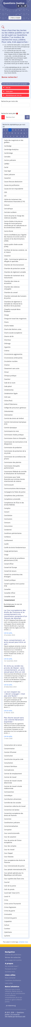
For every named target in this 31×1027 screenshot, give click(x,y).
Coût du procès (9, 889)
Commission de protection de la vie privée (15, 452)
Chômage (7, 343)
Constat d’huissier (10, 752)
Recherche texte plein (8, 113)
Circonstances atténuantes (13, 358)
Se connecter (15, 1015)
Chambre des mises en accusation (11, 282)
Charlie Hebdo (9, 326)
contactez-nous (23, 942)
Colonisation (8, 415)
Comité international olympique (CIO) (15, 423)
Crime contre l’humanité (12, 904)
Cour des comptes (10, 846)
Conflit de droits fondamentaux (15, 547)
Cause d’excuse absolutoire (13, 182)
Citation (7, 365)
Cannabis (7, 157)
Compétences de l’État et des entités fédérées (14, 504)
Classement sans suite (11, 368)
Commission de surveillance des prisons (15, 458)
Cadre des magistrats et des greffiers (13, 141)
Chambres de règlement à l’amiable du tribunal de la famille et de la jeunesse (13, 304)
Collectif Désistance (10, 404)
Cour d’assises (8, 857)
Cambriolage (8, 153)
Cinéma (6, 351)
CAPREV (6, 164)
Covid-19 (7, 896)
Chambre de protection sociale (14, 268)
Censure (7, 205)
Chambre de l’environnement (14, 265)
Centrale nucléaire (10, 212)
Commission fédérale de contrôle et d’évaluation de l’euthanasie (15, 472)
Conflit (6, 544)
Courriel (6, 882)
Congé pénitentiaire (11, 551)
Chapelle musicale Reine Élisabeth (12, 310)
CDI (5, 196)
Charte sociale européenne (13, 333)
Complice (7, 508)
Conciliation (8, 515)
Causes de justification (11, 185)
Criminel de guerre (10, 918)
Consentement (9, 600)
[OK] (27, 117)
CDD (5, 192)
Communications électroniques (14, 488)
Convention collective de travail (15, 806)
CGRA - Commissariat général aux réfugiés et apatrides (15, 260)
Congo (6, 555)
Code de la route (9, 383)
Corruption (8, 830)
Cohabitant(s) (8, 390)
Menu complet (15, 18)
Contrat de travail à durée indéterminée (13, 787)
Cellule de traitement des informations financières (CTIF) (14, 200)
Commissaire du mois (11, 431)
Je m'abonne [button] (10, 1006)
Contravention (9, 792)
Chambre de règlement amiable (15, 272)
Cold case (7, 397)
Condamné (7, 530)
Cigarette (7, 347)
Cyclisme (7, 936)
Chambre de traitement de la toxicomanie (14, 277)
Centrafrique (8, 209)
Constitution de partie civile (13, 759)
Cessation (7, 256)
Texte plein (9, 91)
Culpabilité (8, 921)
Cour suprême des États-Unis (14, 879)
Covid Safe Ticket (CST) (12, 893)
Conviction (7, 819)
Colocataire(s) (8, 411)
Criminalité (8, 914)
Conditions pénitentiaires (12, 533)
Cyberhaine (8, 932)
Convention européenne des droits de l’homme (13, 814)
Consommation (9, 749)
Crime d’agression (10, 907)
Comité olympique (10, 428)
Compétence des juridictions (13, 496)
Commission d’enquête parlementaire (12, 467)
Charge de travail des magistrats (15, 319)
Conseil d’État (8, 564)
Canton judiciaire (10, 160)
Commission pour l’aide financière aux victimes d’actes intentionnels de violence (14, 479)
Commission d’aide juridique (14, 435)
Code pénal (8, 386)
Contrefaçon (8, 795)
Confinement (8, 540)
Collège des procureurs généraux (15, 408)
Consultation (8, 763)
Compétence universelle (12, 499)
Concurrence (8, 526)
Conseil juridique (10, 580)
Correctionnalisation (11, 826)
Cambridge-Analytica (11, 149)
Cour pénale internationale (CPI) (15, 869)
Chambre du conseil (11, 292)
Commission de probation (13, 447)
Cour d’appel (8, 853)
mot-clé (8, 88)
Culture (6, 925)
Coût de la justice (10, 886)
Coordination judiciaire (12, 822)
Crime (6, 900)
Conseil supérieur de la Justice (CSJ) (14, 585)
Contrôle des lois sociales (12, 803)
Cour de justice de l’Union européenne (12, 841)
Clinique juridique (10, 376)
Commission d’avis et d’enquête (15, 438)
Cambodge (7, 146)
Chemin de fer (9, 336)
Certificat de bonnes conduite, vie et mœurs (15, 251)
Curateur (7, 929)
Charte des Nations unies (12, 329)
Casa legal (7, 171)
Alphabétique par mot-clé (13, 95)
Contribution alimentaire (12, 799)
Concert (6, 512)
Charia (6, 322)
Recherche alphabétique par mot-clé (14, 126)
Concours (7, 523)
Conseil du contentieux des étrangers (13, 575)
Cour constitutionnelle (11, 833)
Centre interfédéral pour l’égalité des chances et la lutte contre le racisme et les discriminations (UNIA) (15, 238)
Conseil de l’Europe (10, 567)
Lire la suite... (8, 633)
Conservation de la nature (13, 745)
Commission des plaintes (12, 462)
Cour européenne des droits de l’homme (14, 861)
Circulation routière (10, 361)
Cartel (6, 167)
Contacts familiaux (10, 766)
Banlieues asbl (20, 1017)
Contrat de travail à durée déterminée (13, 782)
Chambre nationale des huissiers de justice (15, 297)
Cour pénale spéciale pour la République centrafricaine (13, 874)
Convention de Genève (11, 810)
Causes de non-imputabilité (13, 189)
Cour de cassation (10, 837)
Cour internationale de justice (14, 866)
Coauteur (7, 379)
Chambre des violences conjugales (12, 288)
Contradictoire (9, 770)
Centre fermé (8, 231)
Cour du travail (9, 850)
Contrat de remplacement (13, 774)
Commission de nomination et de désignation (15, 443)
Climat (6, 372)
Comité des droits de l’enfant (14, 418)
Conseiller (7, 589)
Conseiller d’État (9, 593)
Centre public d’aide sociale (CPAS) (13, 245)
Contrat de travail (10, 777)
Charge (6, 315)
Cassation (7, 178)
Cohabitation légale (11, 393)
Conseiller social (9, 596)
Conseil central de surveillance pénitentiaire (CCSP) (14, 559)
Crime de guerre (9, 911)
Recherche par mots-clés (9, 101)
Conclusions (8, 519)
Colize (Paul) (8, 401)
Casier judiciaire (9, 174)
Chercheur (7, 340)
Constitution (8, 756)
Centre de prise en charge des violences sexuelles (14, 217)
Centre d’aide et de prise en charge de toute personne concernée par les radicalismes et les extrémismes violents (15, 224)
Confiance (7, 537)
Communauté (9, 485)
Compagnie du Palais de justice (14, 492)
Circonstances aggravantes (13, 354)
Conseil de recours (10, 571)
